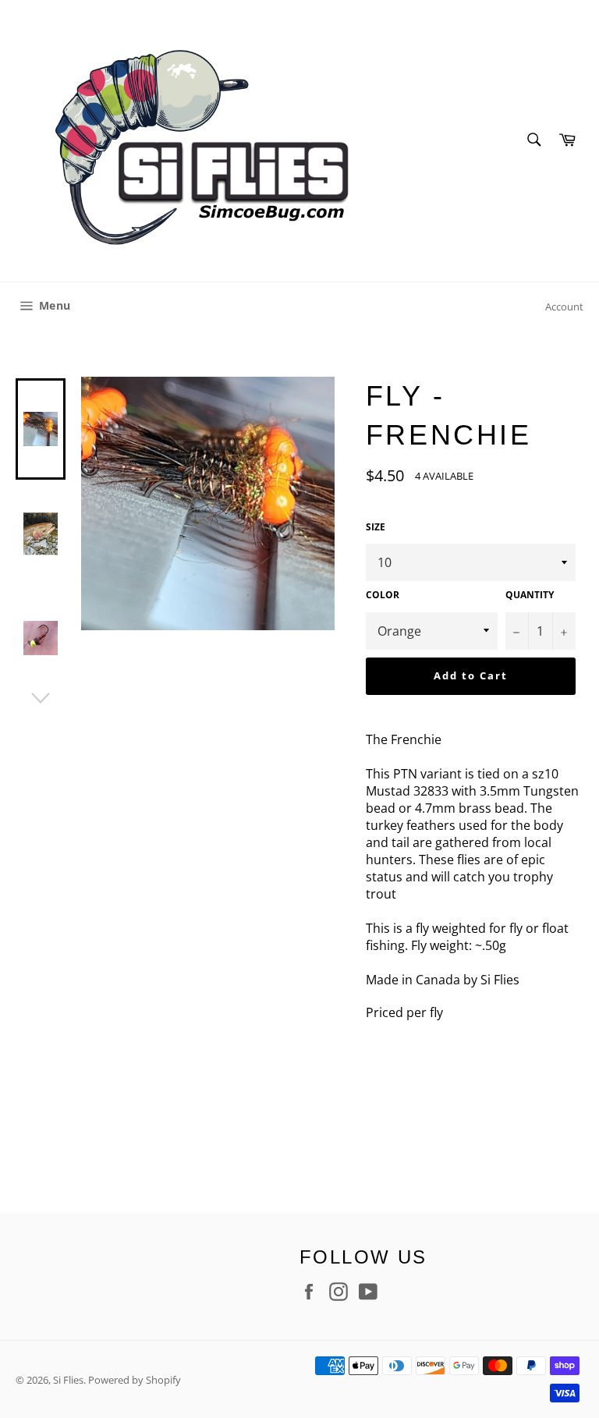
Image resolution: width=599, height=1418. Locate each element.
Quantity (529, 595)
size (375, 527)
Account (564, 307)
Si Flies (68, 1380)
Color (382, 595)
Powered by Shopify (134, 1380)
